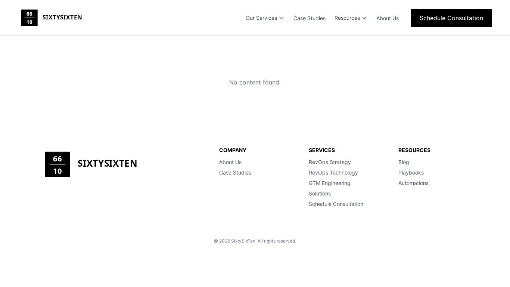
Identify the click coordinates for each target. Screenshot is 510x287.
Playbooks (411, 172)
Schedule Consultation (451, 18)
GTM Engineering (330, 183)
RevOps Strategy (330, 162)
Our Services (261, 18)
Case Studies (309, 18)
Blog (403, 162)
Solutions (320, 193)
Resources (347, 18)
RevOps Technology (333, 172)
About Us (387, 18)
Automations (413, 183)
